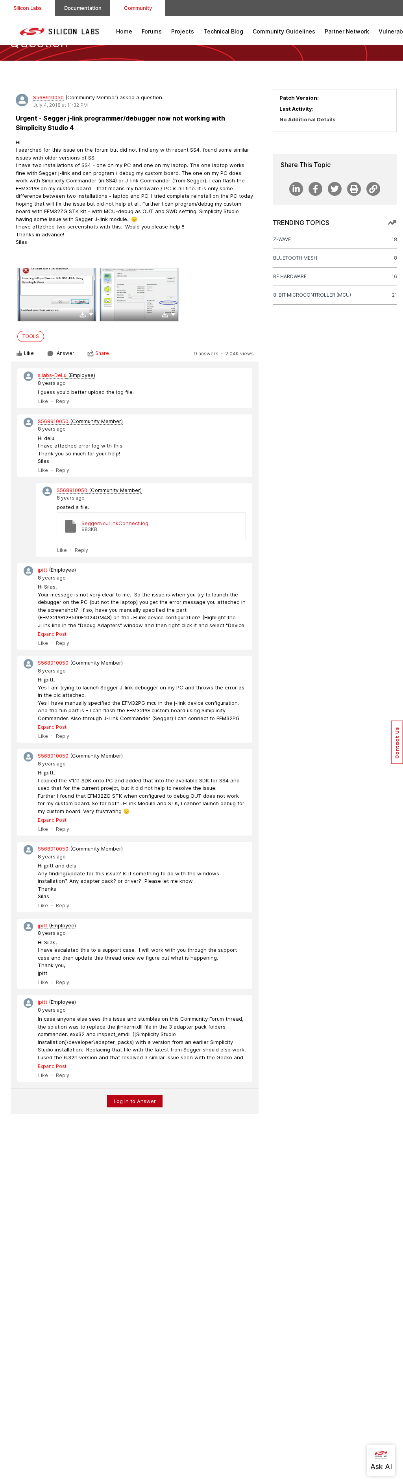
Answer (65, 353)
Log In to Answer (135, 1101)
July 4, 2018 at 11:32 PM (60, 105)
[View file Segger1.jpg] (57, 294)
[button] (91, 314)
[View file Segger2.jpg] (139, 294)
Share (102, 353)
